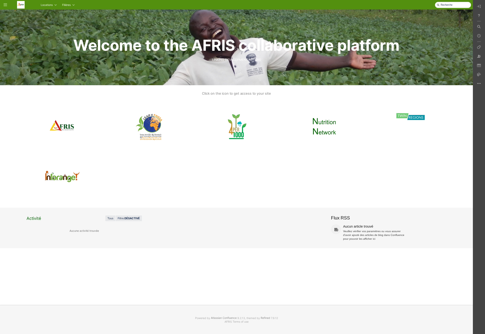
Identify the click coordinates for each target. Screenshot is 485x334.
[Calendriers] (479, 65)
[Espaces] (479, 47)
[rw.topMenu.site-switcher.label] (5, 5)
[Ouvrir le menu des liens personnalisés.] (479, 83)
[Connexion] (479, 6)
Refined (265, 317)
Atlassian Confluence (224, 317)
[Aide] (479, 15)
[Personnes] (479, 56)
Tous (110, 218)
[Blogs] (479, 74)
